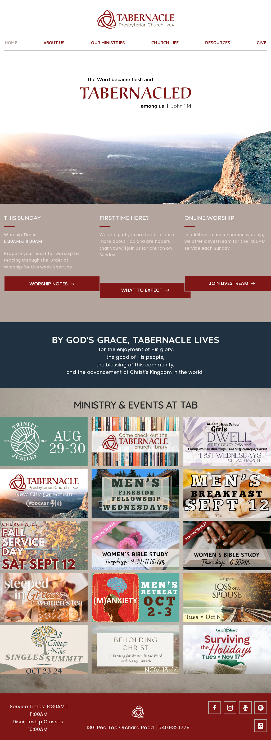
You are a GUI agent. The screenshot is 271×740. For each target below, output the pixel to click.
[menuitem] (11, 42)
